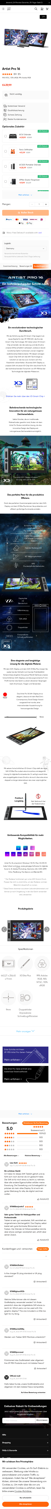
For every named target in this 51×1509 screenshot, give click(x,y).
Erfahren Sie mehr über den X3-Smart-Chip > (25, 396)
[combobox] (25, 248)
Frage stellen (43, 1249)
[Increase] (46, 204)
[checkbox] (5, 136)
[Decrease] (32, 204)
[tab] (10, 266)
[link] (9, 9)
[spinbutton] (39, 204)
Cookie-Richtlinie (23, 1491)
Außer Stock (27, 213)
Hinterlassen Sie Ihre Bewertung (35, 1123)
